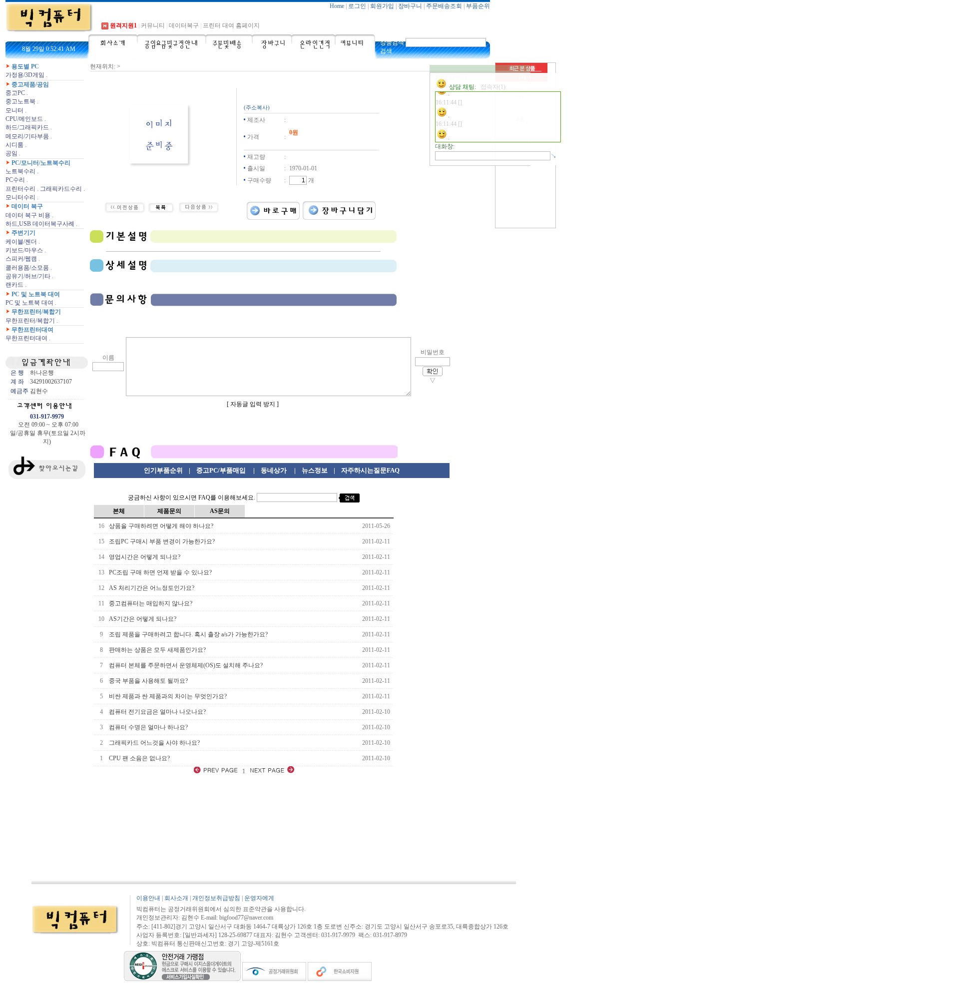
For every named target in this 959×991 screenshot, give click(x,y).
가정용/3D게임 (24, 74)
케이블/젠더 (21, 241)
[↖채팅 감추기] (479, 68)
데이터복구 (184, 25)
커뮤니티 (153, 25)
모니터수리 (20, 197)
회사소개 (176, 898)
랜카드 (14, 284)
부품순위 (478, 5)
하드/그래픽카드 (27, 127)
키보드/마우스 (24, 250)
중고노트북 (20, 101)
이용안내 (148, 898)
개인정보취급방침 (216, 898)
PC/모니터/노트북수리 (40, 162)
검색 (386, 50)
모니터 (14, 110)
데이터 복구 (27, 206)
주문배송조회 (444, 5)
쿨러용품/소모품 (27, 267)
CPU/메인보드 (24, 118)
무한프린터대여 (32, 329)
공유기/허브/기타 (27, 276)
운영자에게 (259, 898)
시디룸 (14, 144)
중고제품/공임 (30, 84)
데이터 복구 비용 (27, 215)
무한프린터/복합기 (36, 311)
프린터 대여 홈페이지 (231, 25)
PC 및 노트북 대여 (35, 294)
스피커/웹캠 (21, 258)
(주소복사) (257, 107)
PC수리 (15, 179)
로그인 (357, 5)
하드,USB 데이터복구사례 (39, 223)
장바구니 (410, 5)
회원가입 (382, 5)
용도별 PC (25, 66)
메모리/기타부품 (27, 136)
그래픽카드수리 (61, 188)
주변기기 (23, 232)
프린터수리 (20, 188)
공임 (11, 153)
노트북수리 (20, 171)
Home (337, 5)
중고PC (15, 92)
